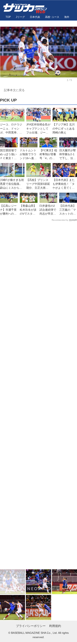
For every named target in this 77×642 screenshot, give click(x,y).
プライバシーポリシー (31, 625)
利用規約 (55, 625)
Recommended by (60, 220)
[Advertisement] (38, 396)
